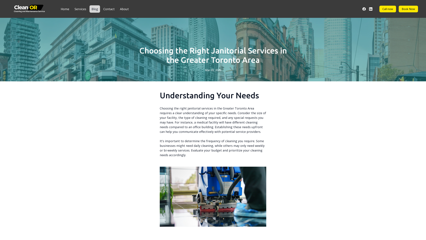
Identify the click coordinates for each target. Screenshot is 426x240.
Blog (95, 9)
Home (65, 9)
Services (80, 9)
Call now (387, 9)
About (124, 9)
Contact (109, 9)
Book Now (408, 9)
